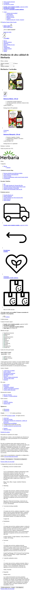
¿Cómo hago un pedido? (9, 370)
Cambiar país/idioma (16, 413)
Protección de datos (7, 419)
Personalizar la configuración (20, 459)
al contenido (6, 3)
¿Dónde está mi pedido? (11, 13)
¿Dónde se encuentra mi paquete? (11, 388)
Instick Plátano (6, 200)
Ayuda (5, 12)
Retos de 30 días (7, 175)
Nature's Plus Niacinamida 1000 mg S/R (12, 189)
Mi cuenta (5, 375)
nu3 (4, 184)
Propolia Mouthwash (8, 195)
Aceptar (2, 459)
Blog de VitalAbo (7, 394)
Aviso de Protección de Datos (11, 456)
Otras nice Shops (7, 429)
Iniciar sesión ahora (7, 27)
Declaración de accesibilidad (10, 423)
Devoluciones (9, 14)
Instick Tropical (7, 199)
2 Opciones (6, 130)
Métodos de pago (10, 17)
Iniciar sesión (6, 384)
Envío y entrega (7, 372)
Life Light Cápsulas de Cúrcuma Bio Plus (13, 185)
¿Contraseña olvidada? (8, 387)
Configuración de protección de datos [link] (12, 424)
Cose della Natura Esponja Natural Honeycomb (14, 186)
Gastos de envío (10, 15)
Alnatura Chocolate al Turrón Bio (11, 188)
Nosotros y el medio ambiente (10, 396)
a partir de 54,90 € (15, 6)
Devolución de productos (9, 373)
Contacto (8, 18)
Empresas (5, 379)
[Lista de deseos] (4, 34)
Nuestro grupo (6, 403)
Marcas (5, 166)
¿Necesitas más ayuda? (8, 378)
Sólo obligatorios (9, 459)
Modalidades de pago (8, 374)
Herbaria (8, 167)
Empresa (5, 428)
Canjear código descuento (9, 389)
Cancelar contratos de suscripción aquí (12, 425)
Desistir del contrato (5, 432)
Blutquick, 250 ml (11, 134)
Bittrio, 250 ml (10, 99)
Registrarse (6, 386)
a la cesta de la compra (8, 4)
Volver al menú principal (9, 1)
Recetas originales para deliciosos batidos (12, 173)
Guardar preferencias (5, 587)
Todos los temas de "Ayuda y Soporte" (15, 19)
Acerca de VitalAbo (8, 402)
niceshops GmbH (11, 415)
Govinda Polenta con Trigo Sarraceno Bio (13, 197)
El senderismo (6, 178)
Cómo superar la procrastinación (10, 174)
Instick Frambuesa (7, 196)
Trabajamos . (13, 9)
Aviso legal (6, 418)
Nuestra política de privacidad (7, 461)
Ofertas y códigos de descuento (10, 377)
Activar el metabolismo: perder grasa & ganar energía (15, 177)
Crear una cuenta (7, 32)
